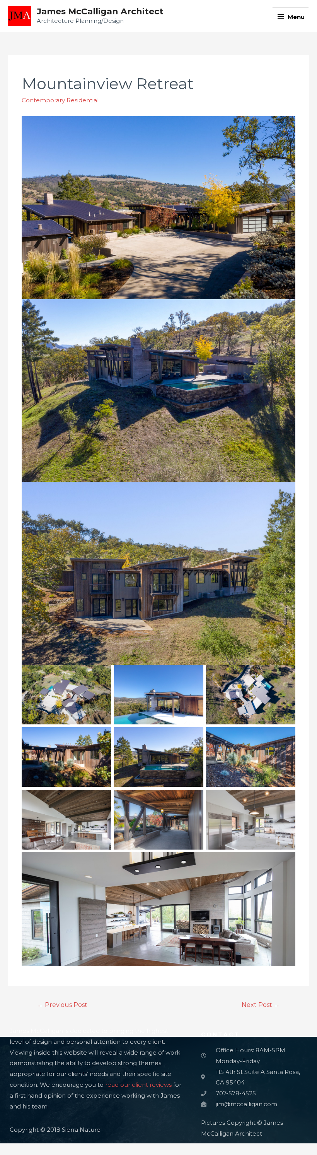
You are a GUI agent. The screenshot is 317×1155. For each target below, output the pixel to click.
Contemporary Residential (60, 100)
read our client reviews (138, 1084)
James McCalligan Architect (100, 11)
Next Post (261, 1004)
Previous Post (62, 1004)
